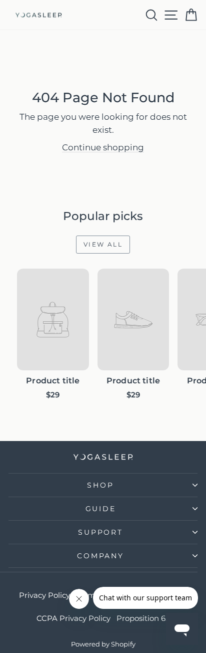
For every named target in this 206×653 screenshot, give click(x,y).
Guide (101, 508)
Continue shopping (103, 147)
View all (99, 242)
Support (100, 532)
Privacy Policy (44, 595)
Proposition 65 (143, 618)
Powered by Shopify (103, 644)
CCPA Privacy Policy (73, 618)
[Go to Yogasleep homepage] (103, 457)
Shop (100, 485)
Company (100, 555)
